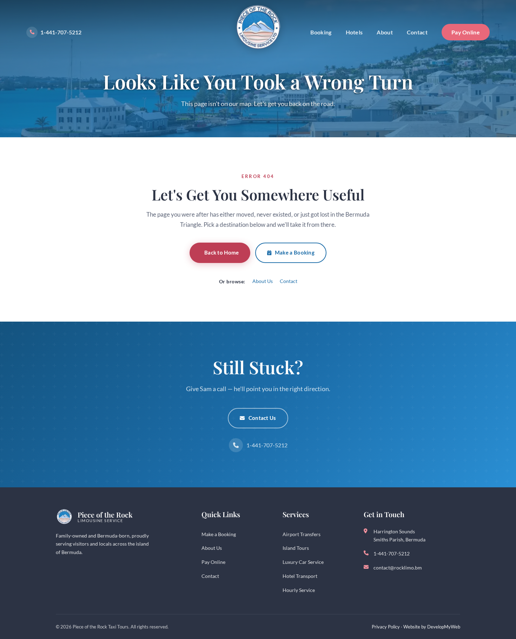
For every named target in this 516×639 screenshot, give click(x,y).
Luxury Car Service (303, 562)
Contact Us (262, 418)
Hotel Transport (300, 576)
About (385, 32)
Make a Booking (295, 252)
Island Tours (296, 548)
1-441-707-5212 (60, 32)
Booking (320, 32)
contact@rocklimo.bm (397, 568)
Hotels (354, 32)
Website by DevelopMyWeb (431, 627)
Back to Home (221, 252)
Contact (417, 32)
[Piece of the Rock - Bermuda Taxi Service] (258, 27)
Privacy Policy (386, 627)
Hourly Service (299, 590)
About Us (262, 281)
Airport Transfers (301, 534)
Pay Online (465, 32)
